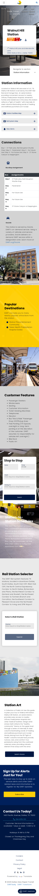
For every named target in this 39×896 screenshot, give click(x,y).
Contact (19, 860)
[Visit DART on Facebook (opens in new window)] (15, 872)
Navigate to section (21, 69)
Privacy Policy (19, 864)
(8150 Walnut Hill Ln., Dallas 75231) (20, 53)
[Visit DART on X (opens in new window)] (17, 872)
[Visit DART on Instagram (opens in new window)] (23, 872)
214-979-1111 (19, 819)
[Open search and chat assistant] (37, 2)
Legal (19, 868)
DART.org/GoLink (13, 242)
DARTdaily (11, 884)
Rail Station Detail (32, 11)
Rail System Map (19, 121)
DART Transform (25, 884)
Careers (19, 856)
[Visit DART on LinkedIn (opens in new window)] (20, 872)
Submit (19, 637)
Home (3, 9)
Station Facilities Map (19, 113)
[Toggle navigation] (3, 2)
